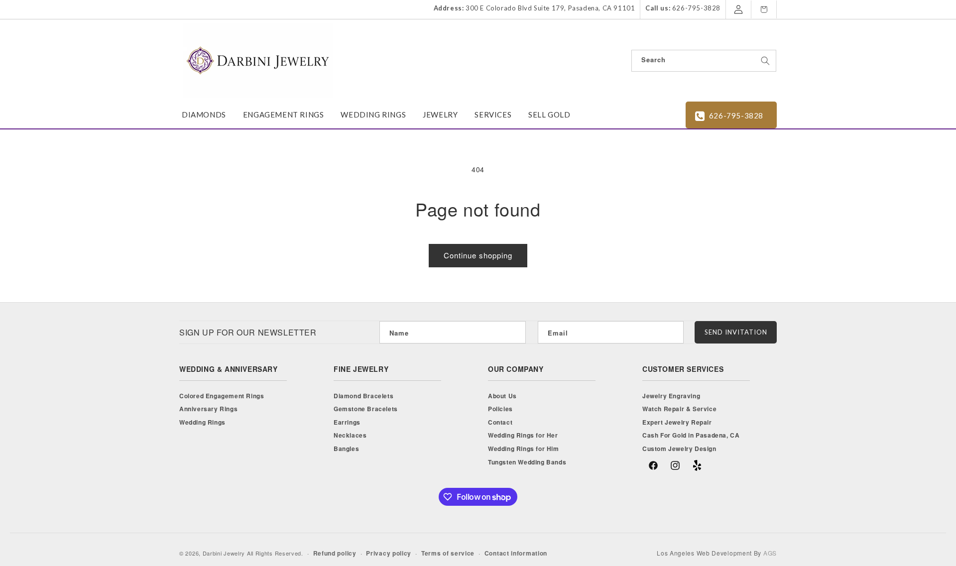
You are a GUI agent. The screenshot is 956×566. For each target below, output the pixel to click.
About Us (502, 395)
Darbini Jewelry (224, 553)
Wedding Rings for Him (523, 448)
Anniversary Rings (208, 408)
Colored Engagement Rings (221, 395)
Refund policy (335, 553)
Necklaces (350, 435)
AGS (770, 553)
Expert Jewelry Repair (677, 422)
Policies (500, 408)
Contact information (515, 553)
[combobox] (703, 61)
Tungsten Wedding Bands (527, 461)
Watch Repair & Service (679, 408)
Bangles (346, 448)
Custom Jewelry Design (679, 448)
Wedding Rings (202, 422)
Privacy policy (388, 553)
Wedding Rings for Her (523, 435)
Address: (449, 8)
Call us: (657, 8)
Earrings (347, 422)
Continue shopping (478, 255)
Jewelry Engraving (671, 395)
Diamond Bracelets (363, 395)
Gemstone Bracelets (366, 408)
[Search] (765, 61)
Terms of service (448, 553)
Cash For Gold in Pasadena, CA (690, 435)
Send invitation (736, 332)
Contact (500, 422)
